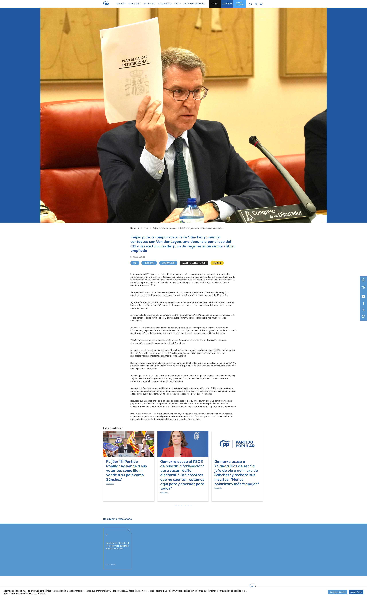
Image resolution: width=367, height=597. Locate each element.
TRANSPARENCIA (165, 4)
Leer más (110, 484)
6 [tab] (191, 505)
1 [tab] (175, 505)
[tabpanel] (128, 466)
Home (133, 228)
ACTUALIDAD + (149, 4)
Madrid (217, 263)
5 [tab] (188, 505)
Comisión (149, 263)
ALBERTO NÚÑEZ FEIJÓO (194, 263)
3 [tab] (181, 505)
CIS (134, 263)
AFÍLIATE (214, 4)
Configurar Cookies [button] (337, 592)
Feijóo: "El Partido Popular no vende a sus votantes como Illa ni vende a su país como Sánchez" (126, 471)
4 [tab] (185, 505)
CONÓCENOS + (135, 4)
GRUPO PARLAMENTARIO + (194, 4)
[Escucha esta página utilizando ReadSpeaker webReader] (363, 288)
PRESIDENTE (121, 4)
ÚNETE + (177, 4)
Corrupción (168, 263)
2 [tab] (178, 505)
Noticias (144, 228)
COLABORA (227, 4)
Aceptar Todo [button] (356, 592)
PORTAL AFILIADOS (240, 4)
